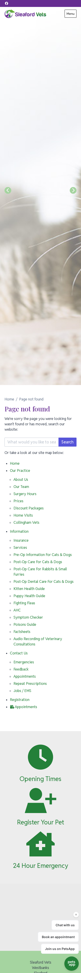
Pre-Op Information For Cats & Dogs (43, 554)
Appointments (25, 676)
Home (9, 399)
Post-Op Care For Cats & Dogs (38, 562)
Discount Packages (29, 508)
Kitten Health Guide (29, 588)
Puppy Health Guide (29, 596)
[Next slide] (73, 190)
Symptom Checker (28, 617)
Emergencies (24, 662)
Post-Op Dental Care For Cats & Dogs (44, 581)
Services (20, 547)
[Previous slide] (7, 190)
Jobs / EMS (22, 690)
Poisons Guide (25, 624)
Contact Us (19, 653)
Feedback (21, 669)
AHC (17, 610)
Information (19, 531)
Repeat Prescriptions (30, 683)
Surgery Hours (25, 494)
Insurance (21, 540)
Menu (70, 14)
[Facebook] (6, 3)
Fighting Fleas (24, 603)
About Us (21, 479)
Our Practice (20, 470)
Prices (18, 501)
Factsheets (22, 631)
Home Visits (23, 515)
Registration (19, 699)
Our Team (21, 486)
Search (67, 442)
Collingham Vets (26, 522)
